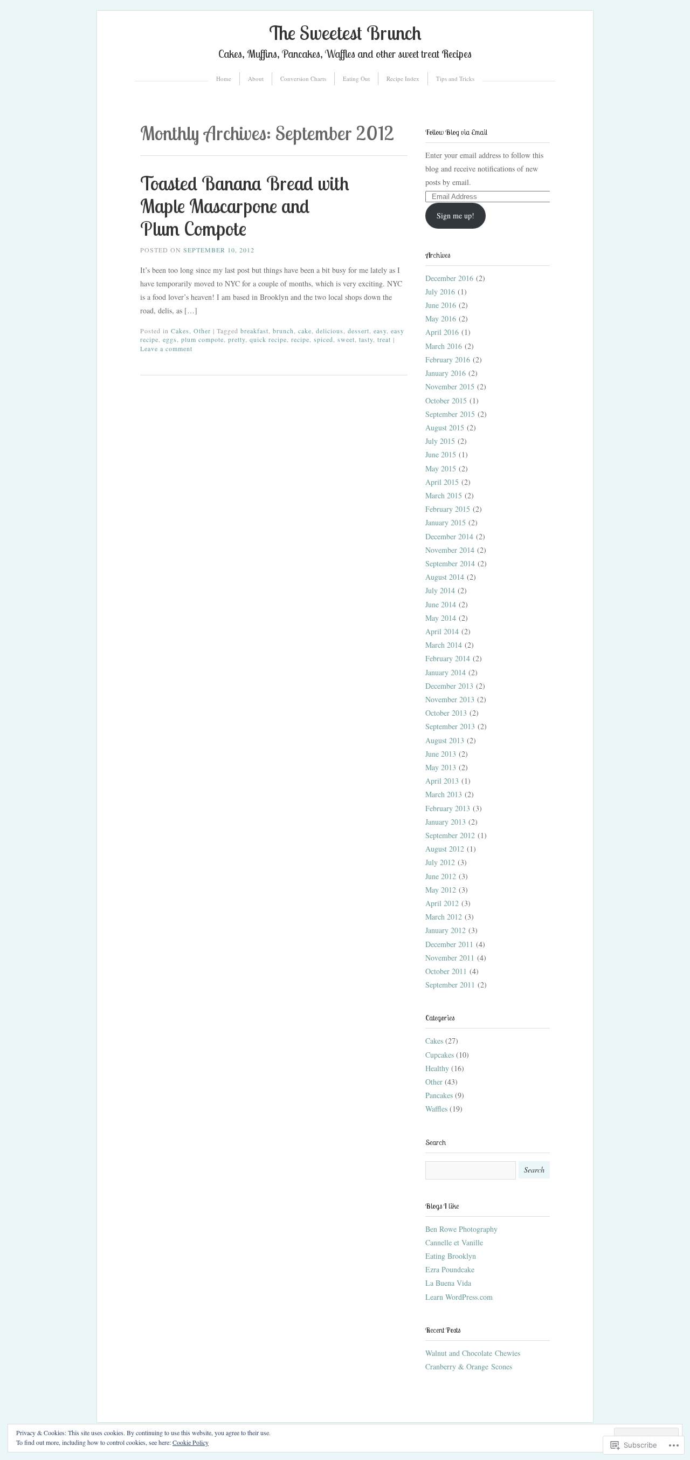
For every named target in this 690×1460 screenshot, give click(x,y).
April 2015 (442, 482)
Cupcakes (439, 1055)
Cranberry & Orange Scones (468, 1366)
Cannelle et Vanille (454, 1242)
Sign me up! (455, 215)
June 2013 (440, 754)
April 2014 (442, 631)
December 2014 (449, 536)
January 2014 (445, 672)
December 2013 (449, 686)
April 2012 (442, 903)
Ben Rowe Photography (461, 1229)
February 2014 (447, 658)
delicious (329, 330)
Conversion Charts (303, 78)
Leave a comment (166, 348)
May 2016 (440, 318)
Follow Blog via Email (456, 132)
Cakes (180, 330)
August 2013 (444, 740)
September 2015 (450, 414)
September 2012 (450, 835)
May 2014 (440, 618)
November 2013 (449, 699)
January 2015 (445, 522)
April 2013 (442, 781)
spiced (323, 339)
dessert (358, 330)
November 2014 (449, 550)
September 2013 (450, 726)
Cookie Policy (190, 1442)
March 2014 (443, 645)
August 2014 (444, 577)
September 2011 (450, 984)
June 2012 (440, 876)
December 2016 (449, 278)
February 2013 (447, 808)
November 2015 (449, 386)
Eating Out (356, 78)
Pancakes (439, 1095)
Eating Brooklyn (450, 1256)
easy (380, 330)
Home (223, 78)
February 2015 (447, 509)
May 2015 (440, 468)
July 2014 (440, 590)
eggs (170, 339)
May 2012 (440, 890)
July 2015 (440, 441)
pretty (236, 339)
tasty (366, 339)
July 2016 (440, 291)
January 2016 (445, 373)
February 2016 (447, 359)
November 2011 (449, 957)
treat (384, 339)
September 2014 (450, 563)
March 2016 (443, 346)
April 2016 (442, 332)
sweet (346, 339)
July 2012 (440, 862)
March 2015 (443, 495)
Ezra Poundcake (449, 1269)
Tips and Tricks (455, 78)
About (256, 78)
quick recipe (268, 339)
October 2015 (446, 400)
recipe (300, 339)
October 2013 (446, 713)
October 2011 (446, 971)
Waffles (436, 1108)
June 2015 (440, 454)
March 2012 (443, 916)
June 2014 (440, 604)
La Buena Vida (448, 1283)
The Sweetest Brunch (345, 33)
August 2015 (444, 427)
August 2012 (444, 849)
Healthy (437, 1068)
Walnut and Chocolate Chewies (472, 1353)
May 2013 (440, 767)
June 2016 (440, 305)
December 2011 (449, 944)
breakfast (254, 330)
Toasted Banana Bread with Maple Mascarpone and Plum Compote (244, 206)
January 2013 (445, 822)
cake (305, 330)
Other (202, 330)
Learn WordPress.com (459, 1297)
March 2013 (443, 794)
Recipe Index (403, 78)
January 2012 (445, 930)
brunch (283, 330)
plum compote (202, 339)
